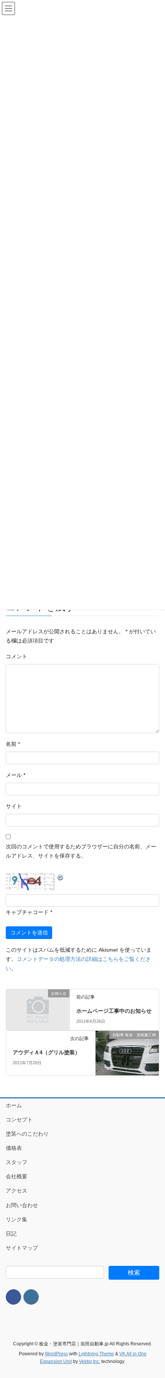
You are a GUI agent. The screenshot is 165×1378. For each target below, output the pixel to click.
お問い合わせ (22, 1205)
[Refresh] (60, 877)
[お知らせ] (37, 1008)
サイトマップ (22, 1248)
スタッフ (16, 1162)
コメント (16, 656)
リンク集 (16, 1219)
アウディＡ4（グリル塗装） (46, 1052)
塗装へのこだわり (27, 1134)
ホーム (14, 1105)
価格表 (14, 1148)
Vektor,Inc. (89, 1361)
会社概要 (16, 1176)
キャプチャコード (27, 912)
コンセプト (19, 1119)
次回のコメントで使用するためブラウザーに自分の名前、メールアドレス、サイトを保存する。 (81, 851)
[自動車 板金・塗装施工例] (127, 1053)
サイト (14, 806)
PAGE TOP (153, 1330)
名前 (13, 744)
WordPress (56, 1353)
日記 (11, 1234)
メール (15, 775)
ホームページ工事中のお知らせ (114, 1011)
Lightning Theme (96, 1353)
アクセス (16, 1191)
